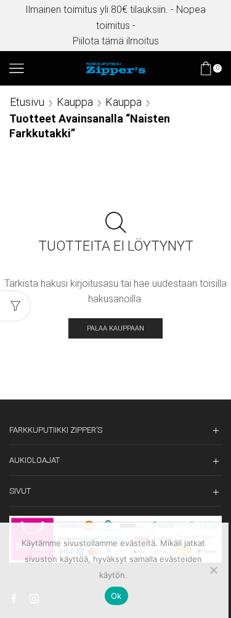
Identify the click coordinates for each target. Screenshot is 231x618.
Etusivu (27, 101)
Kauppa (75, 101)
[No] (213, 570)
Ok (116, 596)
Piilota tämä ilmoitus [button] (116, 41)
